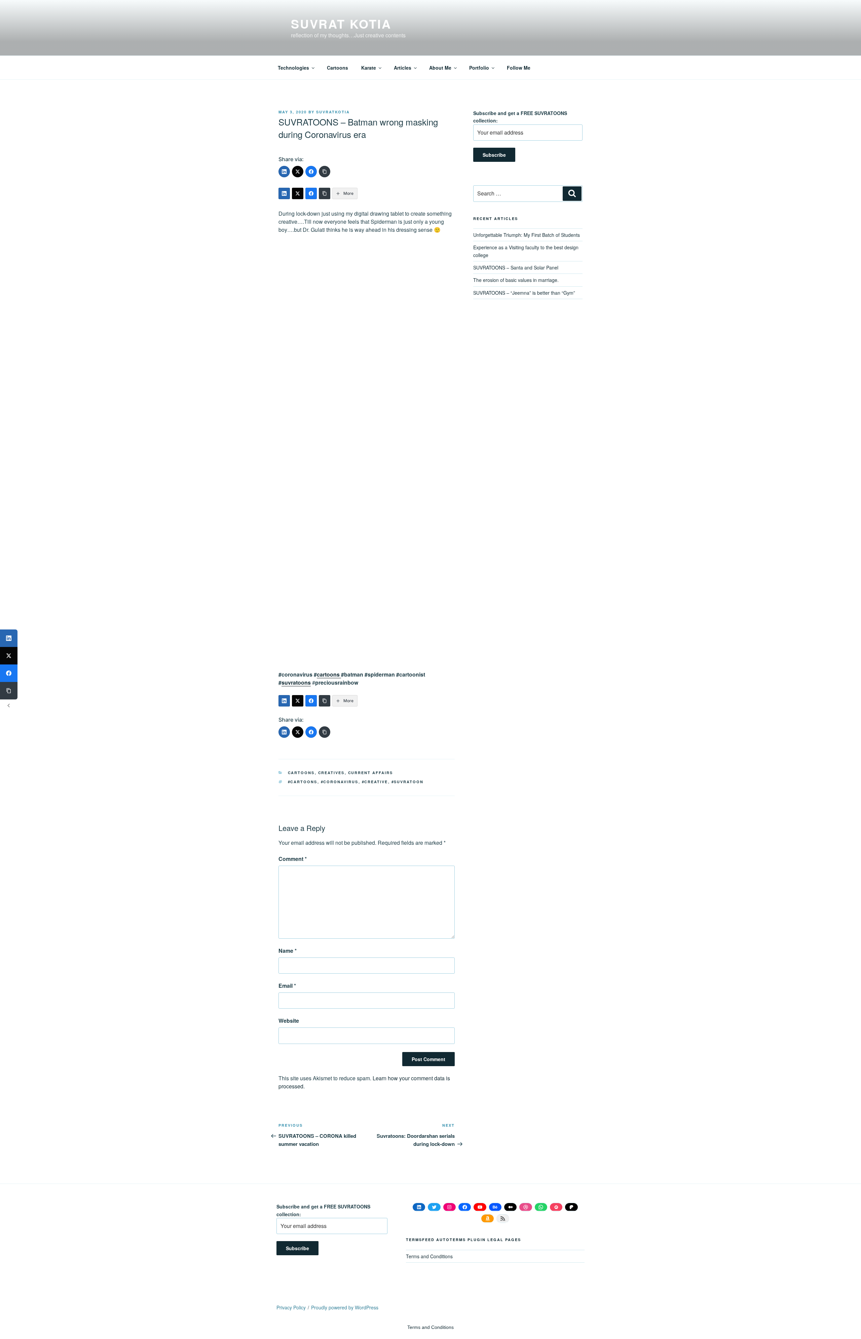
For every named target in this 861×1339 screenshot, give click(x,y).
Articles (402, 67)
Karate (368, 67)
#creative (375, 781)
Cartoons (337, 67)
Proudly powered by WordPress (344, 1307)
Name (287, 950)
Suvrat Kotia (341, 23)
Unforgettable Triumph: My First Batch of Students (526, 234)
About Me (440, 67)
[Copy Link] (324, 171)
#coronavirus (340, 781)
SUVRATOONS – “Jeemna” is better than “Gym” (524, 292)
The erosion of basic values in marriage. (516, 280)
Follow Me (518, 67)
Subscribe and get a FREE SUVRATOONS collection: (520, 117)
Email (287, 985)
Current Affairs (370, 772)
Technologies (293, 67)
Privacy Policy (291, 1307)
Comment (292, 859)
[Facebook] (311, 171)
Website (288, 1020)
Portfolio (479, 67)
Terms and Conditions (429, 1256)
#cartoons (302, 781)
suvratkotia (333, 111)
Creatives (331, 772)
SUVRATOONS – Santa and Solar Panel (515, 267)
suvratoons (296, 682)
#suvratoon (407, 781)
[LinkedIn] (284, 171)
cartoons (329, 674)
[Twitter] (297, 171)
